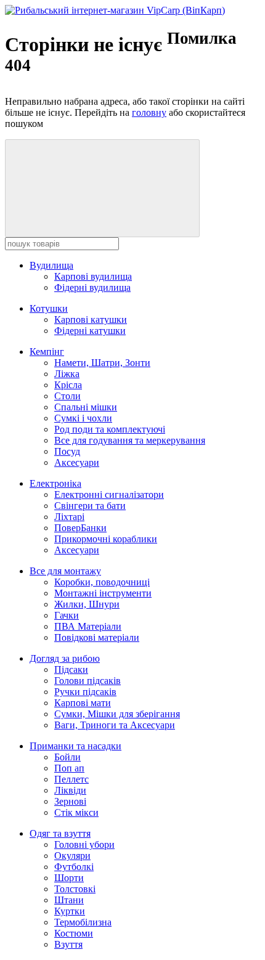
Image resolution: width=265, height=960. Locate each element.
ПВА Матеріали (87, 626)
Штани (69, 900)
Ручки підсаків (85, 691)
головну (149, 112)
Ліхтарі (69, 516)
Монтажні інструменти (103, 593)
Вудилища (51, 265)
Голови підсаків (87, 680)
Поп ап (69, 768)
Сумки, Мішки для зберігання (117, 714)
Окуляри (72, 855)
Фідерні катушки (90, 330)
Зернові (70, 801)
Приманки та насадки (75, 746)
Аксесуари (76, 462)
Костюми (73, 933)
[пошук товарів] (102, 188)
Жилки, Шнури (87, 604)
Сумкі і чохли (83, 418)
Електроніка (55, 483)
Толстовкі (75, 889)
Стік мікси (76, 812)
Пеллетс (71, 779)
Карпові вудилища (93, 276)
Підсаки (71, 669)
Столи (67, 396)
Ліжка (67, 373)
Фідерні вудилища (92, 287)
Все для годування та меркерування (129, 440)
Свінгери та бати (90, 505)
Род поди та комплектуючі (109, 429)
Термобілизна (83, 922)
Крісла (68, 385)
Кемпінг (47, 351)
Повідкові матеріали (96, 637)
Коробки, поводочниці (102, 582)
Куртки (69, 911)
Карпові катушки (90, 319)
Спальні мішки (85, 407)
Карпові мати (82, 703)
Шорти (69, 878)
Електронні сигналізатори (109, 494)
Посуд (67, 451)
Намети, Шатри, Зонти (102, 362)
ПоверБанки (80, 528)
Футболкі (74, 866)
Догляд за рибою (65, 658)
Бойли (67, 757)
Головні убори (84, 844)
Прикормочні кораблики (105, 539)
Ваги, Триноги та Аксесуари (114, 725)
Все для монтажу (65, 571)
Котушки (49, 308)
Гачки (66, 615)
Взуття (68, 944)
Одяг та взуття (60, 833)
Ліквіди (70, 790)
